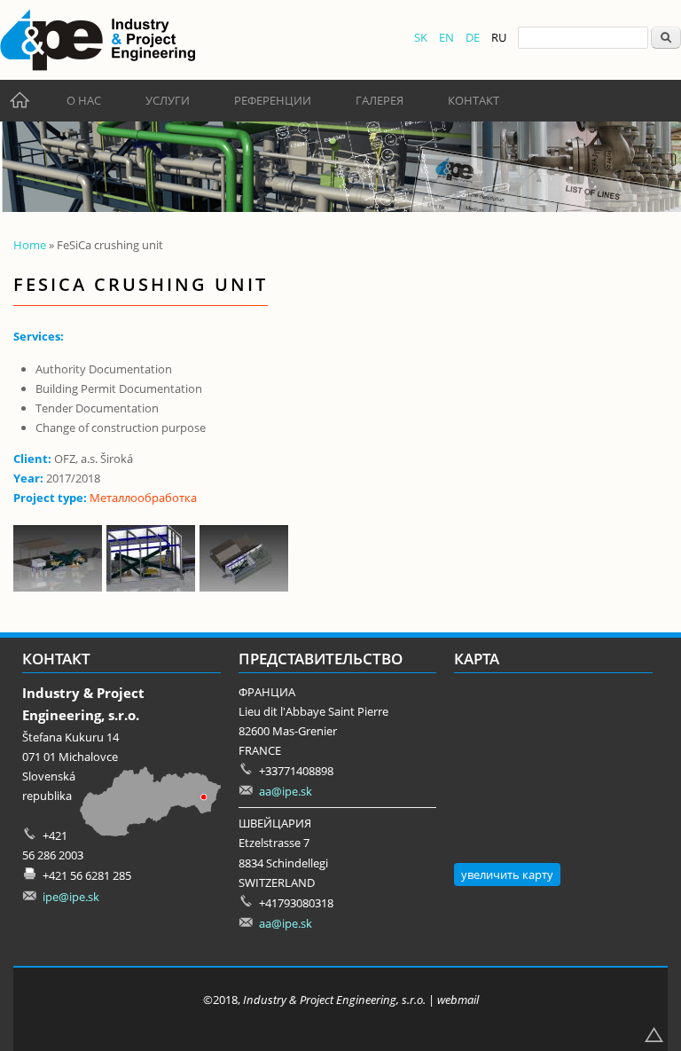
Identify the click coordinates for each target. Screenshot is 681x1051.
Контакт (473, 100)
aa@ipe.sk (285, 791)
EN (446, 37)
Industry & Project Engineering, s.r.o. (334, 1000)
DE (473, 37)
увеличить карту (507, 874)
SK (420, 37)
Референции (272, 100)
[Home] (97, 40)
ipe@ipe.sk (71, 897)
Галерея (379, 100)
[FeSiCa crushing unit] (59, 587)
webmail (458, 1000)
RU (498, 37)
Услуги (167, 100)
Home (29, 245)
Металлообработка (143, 498)
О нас (84, 100)
